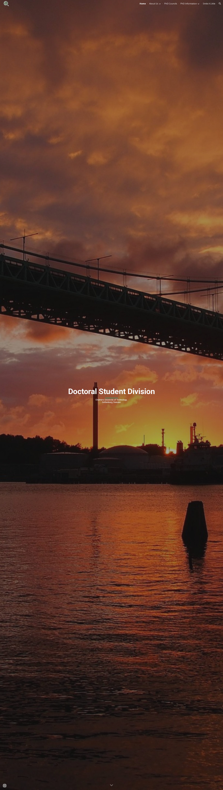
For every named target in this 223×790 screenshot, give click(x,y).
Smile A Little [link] (209, 3)
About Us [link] (153, 3)
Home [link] (143, 3)
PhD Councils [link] (170, 3)
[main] (111, 395)
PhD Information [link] (188, 3)
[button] (220, 4)
